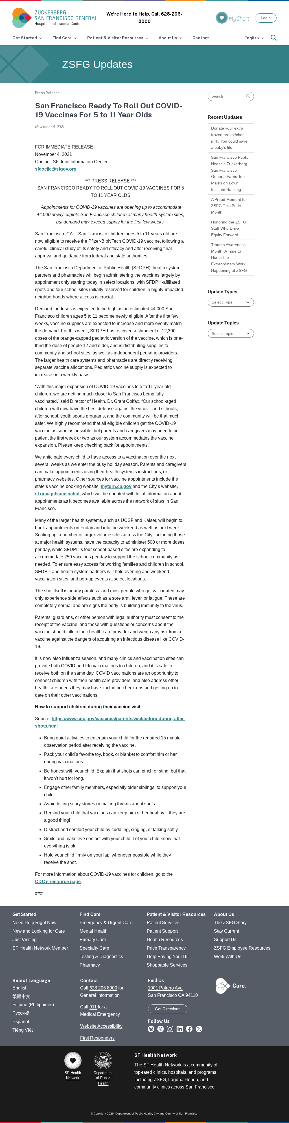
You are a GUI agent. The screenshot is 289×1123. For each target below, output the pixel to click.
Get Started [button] (24, 38)
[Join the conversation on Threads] (160, 1028)
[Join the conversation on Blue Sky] (151, 1028)
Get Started (24, 914)
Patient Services (163, 922)
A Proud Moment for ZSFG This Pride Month (229, 205)
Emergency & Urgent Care (106, 922)
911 (93, 1006)
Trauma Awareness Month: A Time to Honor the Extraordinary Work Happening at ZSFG (229, 257)
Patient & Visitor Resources (176, 914)
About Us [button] (168, 38)
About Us (224, 914)
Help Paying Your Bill (168, 956)
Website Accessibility (101, 1026)
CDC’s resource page (58, 881)
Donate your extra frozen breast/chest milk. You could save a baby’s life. (229, 138)
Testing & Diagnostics (101, 956)
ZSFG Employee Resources (242, 948)
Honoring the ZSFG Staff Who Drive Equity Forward (228, 228)
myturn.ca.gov (116, 486)
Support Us (225, 939)
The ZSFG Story (230, 922)
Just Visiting (24, 939)
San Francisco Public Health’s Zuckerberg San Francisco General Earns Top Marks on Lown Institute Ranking (230, 173)
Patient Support (162, 931)
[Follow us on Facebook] (189, 1028)
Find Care (90, 914)
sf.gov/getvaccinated (57, 493)
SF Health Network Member (40, 948)
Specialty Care (94, 948)
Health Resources (165, 939)
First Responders (97, 1038)
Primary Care (93, 939)
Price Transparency (166, 948)
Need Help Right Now (34, 922)
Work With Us (227, 956)
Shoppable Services (167, 965)
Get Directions (167, 1008)
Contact (200, 38)
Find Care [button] (62, 38)
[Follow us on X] (199, 1028)
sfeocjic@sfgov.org (56, 169)
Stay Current (226, 931)
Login (266, 18)
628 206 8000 (103, 988)
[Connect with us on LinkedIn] (179, 1028)
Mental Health (94, 931)
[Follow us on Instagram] (170, 1028)
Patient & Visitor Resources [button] (115, 38)
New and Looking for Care (38, 931)
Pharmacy (90, 965)
